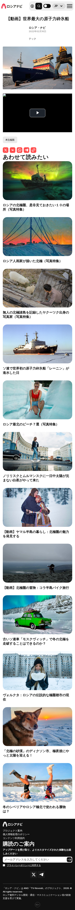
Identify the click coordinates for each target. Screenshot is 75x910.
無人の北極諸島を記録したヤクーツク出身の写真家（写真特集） (36, 314)
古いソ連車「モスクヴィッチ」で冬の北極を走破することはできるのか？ (36, 641)
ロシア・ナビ (37, 27)
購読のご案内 (19, 844)
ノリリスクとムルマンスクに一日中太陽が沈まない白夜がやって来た (36, 478)
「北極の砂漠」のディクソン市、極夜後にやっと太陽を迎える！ (36, 753)
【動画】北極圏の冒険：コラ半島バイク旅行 (36, 588)
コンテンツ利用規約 (14, 838)
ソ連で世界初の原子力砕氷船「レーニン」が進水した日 (36, 370)
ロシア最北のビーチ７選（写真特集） (31, 424)
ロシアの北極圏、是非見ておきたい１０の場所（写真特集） (36, 207)
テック (32, 38)
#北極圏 (10, 139)
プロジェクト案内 (12, 830)
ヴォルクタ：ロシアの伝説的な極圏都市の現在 (36, 697)
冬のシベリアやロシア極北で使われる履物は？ (34, 809)
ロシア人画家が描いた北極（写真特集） (32, 261)
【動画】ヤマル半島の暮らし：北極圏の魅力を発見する (36, 534)
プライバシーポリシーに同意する (24, 865)
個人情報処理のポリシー (16, 834)
